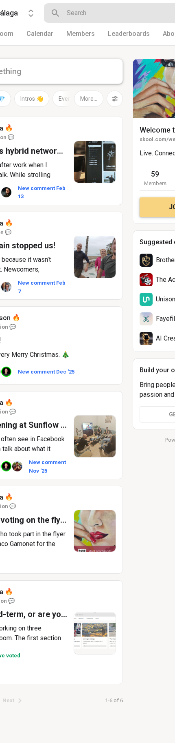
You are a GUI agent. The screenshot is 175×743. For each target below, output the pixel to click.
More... (88, 98)
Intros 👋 (31, 98)
